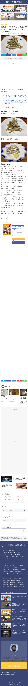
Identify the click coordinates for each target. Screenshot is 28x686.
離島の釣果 (10, 586)
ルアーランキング (15, 567)
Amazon (18, 238)
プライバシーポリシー (11, 682)
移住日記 (13, 582)
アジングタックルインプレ (8, 554)
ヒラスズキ (12, 563)
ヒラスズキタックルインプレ (8, 565)
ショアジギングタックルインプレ (9, 558)
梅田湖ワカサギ (6, 580)
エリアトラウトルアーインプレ (8, 556)
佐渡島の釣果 (23, 569)
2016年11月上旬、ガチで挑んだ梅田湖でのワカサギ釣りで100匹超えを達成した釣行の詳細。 (15, 102)
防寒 (4, 586)
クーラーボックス (20, 556)
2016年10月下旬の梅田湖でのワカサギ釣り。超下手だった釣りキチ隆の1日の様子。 (15, 97)
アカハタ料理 (18, 552)
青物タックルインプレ (19, 586)
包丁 (4, 573)
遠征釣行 (22, 584)
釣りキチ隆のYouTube (8, 494)
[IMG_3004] (14, 137)
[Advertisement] (14, 75)
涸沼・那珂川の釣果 (16, 580)
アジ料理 (18, 554)
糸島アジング (6, 584)
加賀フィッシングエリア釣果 (16, 571)
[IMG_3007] (14, 162)
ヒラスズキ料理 (20, 565)
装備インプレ (14, 584)
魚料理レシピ (4, 24)
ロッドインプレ (6, 569)
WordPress (11, 550)
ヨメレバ (19, 232)
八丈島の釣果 (5, 571)
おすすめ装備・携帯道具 (7, 552)
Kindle (18, 242)
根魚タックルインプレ (7, 578)
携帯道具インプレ (11, 573)
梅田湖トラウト (17, 578)
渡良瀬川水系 (5, 582)
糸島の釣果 (20, 582)
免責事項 (19, 682)
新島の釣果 (20, 573)
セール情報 (5, 563)
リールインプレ (6, 567)
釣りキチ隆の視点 (14, 2)
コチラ (16, 672)
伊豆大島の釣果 (15, 569)
